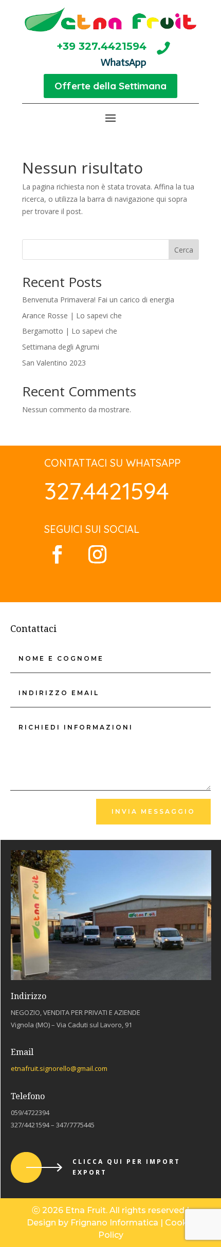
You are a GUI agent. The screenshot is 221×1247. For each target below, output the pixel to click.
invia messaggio (153, 811)
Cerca (183, 250)
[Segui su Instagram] (97, 554)
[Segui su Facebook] (57, 554)
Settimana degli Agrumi (60, 347)
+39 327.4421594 (101, 46)
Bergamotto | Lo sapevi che (69, 331)
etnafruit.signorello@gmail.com (59, 1068)
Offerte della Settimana (110, 86)
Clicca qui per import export (126, 1166)
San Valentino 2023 (54, 363)
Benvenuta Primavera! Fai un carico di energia (98, 299)
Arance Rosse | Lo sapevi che (72, 315)
